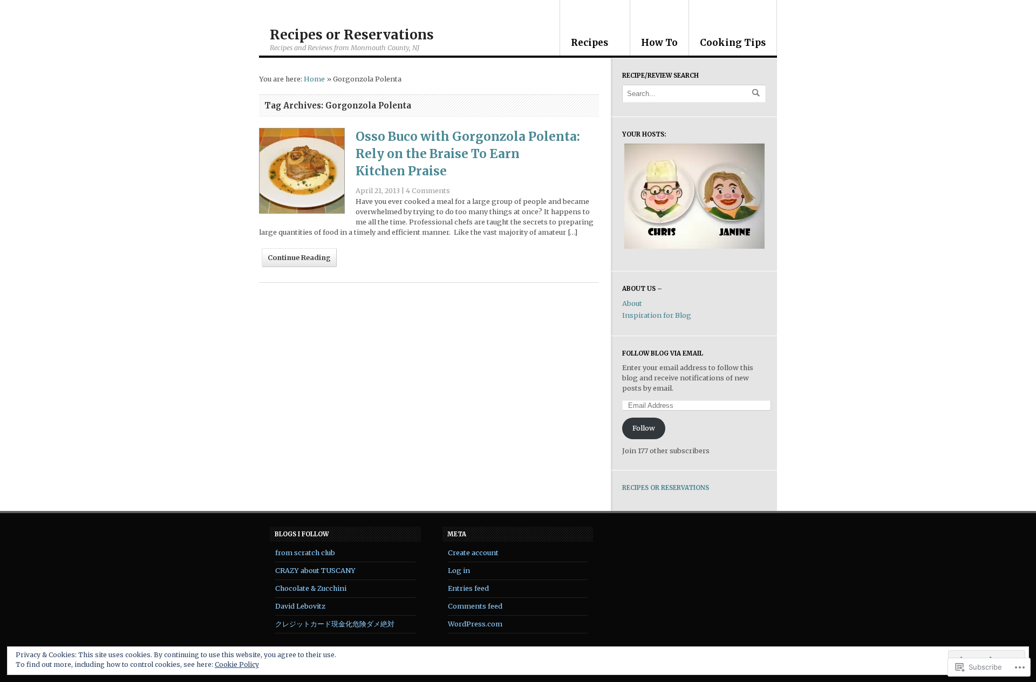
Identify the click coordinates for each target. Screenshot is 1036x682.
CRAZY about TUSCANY (315, 571)
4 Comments (428, 191)
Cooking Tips (733, 43)
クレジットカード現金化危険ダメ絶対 (334, 624)
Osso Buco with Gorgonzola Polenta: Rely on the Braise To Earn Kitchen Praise (468, 154)
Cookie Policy (237, 664)
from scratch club (305, 553)
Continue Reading (299, 258)
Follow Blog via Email (662, 353)
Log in (459, 571)
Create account (473, 553)
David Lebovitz (300, 606)
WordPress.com (475, 624)
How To (659, 43)
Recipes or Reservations (352, 35)
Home (314, 79)
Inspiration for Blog (656, 315)
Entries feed (468, 588)
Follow (643, 428)
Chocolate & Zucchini (310, 588)
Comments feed (475, 606)
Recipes (589, 43)
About (632, 303)
